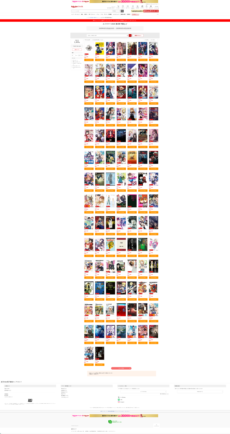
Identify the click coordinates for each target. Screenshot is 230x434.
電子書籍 (91, 17)
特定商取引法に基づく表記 (102, 431)
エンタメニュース (116, 14)
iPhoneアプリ (64, 388)
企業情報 (86, 431)
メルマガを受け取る (143, 391)
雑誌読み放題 (123, 14)
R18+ (158, 14)
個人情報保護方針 (93, 431)
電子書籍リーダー (64, 395)
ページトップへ (156, 426)
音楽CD (85, 14)
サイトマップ (127, 411)
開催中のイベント (97, 17)
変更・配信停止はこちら (164, 393)
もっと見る (121, 368)
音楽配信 (128, 14)
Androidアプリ (64, 390)
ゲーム (98, 14)
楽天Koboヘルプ (8, 390)
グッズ (102, 14)
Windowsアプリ (64, 392)
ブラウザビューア (64, 397)
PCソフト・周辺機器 (108, 14)
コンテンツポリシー (9, 396)
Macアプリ (63, 393)
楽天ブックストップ (104, 411)
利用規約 (6, 394)
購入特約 (6, 395)
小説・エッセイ (76, 61)
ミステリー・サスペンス (77, 64)
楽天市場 (156, 6)
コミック (75, 60)
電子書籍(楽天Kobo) (135, 14)
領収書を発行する (200, 391)
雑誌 (82, 14)
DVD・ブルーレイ (92, 14)
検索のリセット (138, 35)
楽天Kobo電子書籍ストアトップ (113, 411)
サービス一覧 (156, 8)
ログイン (113, 6)
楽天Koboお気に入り (133, 8)
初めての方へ (7, 388)
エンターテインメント (77, 68)
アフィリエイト (121, 411)
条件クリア (77, 49)
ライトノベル (76, 65)
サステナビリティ (112, 431)
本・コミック (77, 14)
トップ (72, 14)
